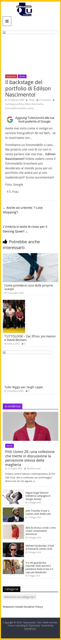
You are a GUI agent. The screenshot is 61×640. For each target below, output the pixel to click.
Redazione (8, 606)
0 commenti (44, 100)
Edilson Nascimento (34, 104)
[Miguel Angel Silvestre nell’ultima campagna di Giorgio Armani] (13, 491)
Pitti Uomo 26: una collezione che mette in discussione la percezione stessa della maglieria (30, 458)
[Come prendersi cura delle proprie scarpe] (30, 255)
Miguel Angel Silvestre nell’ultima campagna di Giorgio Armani (38, 496)
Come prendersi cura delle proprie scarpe (28, 287)
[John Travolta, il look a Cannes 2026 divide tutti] (13, 509)
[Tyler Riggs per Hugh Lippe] (27, 352)
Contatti (18, 606)
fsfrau (32, 100)
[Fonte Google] (30, 119)
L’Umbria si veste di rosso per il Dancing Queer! (25, 229)
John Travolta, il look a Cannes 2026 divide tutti (38, 512)
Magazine (11, 76)
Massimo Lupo (34, 468)
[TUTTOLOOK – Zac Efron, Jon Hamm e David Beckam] (14, 301)
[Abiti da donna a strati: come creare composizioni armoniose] (13, 526)
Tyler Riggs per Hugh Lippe (23, 387)
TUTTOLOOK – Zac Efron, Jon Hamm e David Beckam (29, 338)
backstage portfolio (14, 104)
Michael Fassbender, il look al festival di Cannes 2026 (40, 547)
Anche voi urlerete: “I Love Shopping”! (23, 210)
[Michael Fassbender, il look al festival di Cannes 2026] (13, 544)
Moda (22, 76)
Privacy (39, 606)
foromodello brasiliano (16, 108)
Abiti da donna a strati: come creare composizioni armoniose (41, 531)
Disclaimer (29, 606)
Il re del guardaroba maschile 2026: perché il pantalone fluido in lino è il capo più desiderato (39, 567)
